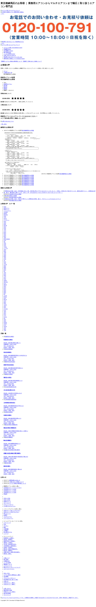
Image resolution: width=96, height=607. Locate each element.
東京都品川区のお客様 (15, 200)
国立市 (5, 287)
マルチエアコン (8, 516)
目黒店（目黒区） (8, 547)
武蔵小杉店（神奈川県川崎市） (12, 552)
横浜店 (5, 87)
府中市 (5, 314)
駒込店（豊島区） (8, 550)
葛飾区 (5, 265)
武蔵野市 (5, 280)
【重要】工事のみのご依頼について (32, 61)
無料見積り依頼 (8, 590)
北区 (4, 260)
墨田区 (5, 255)
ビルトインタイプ (8, 504)
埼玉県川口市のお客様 (15, 194)
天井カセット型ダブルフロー (11, 512)
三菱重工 (6, 530)
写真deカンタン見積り (10, 591)
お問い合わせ (10, 55)
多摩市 (5, 303)
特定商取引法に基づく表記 (11, 579)
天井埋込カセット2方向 (10, 491)
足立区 (5, 259)
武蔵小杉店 (6, 282)
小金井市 (5, 304)
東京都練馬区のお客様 (28, 130)
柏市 (4, 271)
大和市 (5, 327)
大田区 (5, 229)
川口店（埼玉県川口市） (10, 544)
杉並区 (5, 228)
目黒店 (5, 222)
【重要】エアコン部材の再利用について (11, 61)
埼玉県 (5, 216)
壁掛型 (5, 494)
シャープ (6, 533)
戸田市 (5, 263)
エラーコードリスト (9, 569)
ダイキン (6, 525)
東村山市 (5, 299)
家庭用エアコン (8, 84)
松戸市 (5, 325)
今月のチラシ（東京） (10, 582)
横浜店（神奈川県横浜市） (11, 549)
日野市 (5, 306)
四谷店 (5, 221)
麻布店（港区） (8, 553)
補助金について (8, 564)
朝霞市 (5, 286)
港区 (4, 241)
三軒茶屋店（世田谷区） (10, 545)
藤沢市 (5, 288)
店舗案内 (7, 49)
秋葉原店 (5, 213)
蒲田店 (5, 226)
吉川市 (5, 310)
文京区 (5, 244)
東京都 (5, 85)
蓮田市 (5, 302)
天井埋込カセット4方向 (10, 489)
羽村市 (5, 319)
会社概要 (8, 50)
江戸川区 (5, 264)
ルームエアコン (6, 220)
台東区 (5, 237)
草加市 (5, 275)
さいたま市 (6, 248)
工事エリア (7, 558)
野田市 (5, 290)
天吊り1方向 (7, 498)
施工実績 (7, 52)
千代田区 (5, 247)
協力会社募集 (7, 593)
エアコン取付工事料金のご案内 (12, 575)
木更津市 (5, 326)
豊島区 (5, 251)
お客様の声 (7, 561)
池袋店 (5, 268)
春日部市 (5, 322)
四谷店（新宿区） (8, 539)
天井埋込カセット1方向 (10, 492)
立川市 (5, 276)
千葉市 (5, 272)
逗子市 (5, 315)
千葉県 (5, 252)
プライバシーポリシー (10, 578)
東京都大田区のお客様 (15, 197)
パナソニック (7, 522)
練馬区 (5, 88)
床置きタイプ (7, 501)
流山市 (5, 298)
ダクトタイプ (7, 503)
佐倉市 (5, 307)
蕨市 (4, 294)
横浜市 (5, 236)
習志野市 (5, 323)
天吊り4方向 (7, 500)
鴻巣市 (5, 329)
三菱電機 (6, 529)
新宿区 (5, 224)
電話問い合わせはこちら (13, 57)
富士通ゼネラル (8, 532)
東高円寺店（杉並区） (10, 541)
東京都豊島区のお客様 (28, 177)
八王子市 (5, 295)
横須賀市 (5, 296)
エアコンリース (8, 566)
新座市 (5, 291)
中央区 (5, 253)
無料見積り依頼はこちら (14, 58)
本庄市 (5, 300)
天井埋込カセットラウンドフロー (13, 487)
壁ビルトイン (7, 513)
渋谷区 (5, 245)
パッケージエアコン (7, 210)
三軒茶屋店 (6, 212)
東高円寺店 (6, 214)
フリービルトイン (8, 518)
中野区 (5, 243)
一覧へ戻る (4, 124)
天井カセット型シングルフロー (12, 510)
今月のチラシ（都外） (10, 584)
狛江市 (5, 283)
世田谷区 (5, 218)
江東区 (5, 257)
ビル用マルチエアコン (10, 506)
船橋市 (5, 292)
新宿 (4, 318)
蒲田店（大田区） (8, 542)
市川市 (5, 279)
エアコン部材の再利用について (17, 483)
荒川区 (5, 261)
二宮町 (5, 330)
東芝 (5, 527)
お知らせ (6, 581)
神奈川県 (5, 225)
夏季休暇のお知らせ (14, 480)
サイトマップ (7, 595)
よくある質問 (9, 54)
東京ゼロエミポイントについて (12, 567)
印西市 (5, 321)
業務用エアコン (6, 209)
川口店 (5, 217)
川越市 (5, 311)
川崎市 (5, 249)
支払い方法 (7, 573)
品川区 (5, 240)
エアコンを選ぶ (13, 47)
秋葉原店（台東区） (9, 538)
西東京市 (5, 284)
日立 (5, 524)
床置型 (5, 515)
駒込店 (5, 232)
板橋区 (5, 267)
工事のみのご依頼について (16, 481)
